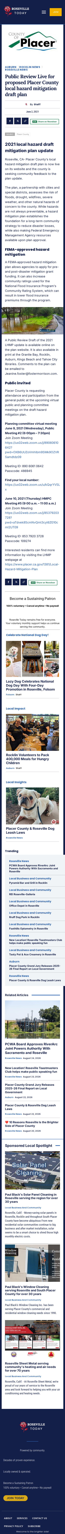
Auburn (10, 67)
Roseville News (16, 69)
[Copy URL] (25, 121)
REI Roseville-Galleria (22, 894)
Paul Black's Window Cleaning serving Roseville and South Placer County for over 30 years (30, 1290)
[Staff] (27, 104)
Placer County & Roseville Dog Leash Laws (35, 980)
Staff (37, 104)
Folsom (10, 694)
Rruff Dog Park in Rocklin (24, 917)
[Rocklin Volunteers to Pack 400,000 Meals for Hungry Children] (32, 732)
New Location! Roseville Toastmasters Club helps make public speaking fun (35, 941)
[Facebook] (9, 121)
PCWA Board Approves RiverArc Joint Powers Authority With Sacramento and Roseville (33, 868)
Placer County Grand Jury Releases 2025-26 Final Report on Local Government (34, 967)
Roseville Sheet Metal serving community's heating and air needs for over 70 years (30, 1367)
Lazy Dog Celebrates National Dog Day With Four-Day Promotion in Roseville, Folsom (30, 685)
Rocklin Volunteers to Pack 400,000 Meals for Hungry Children (27, 759)
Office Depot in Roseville (24, 905)
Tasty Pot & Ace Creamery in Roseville (32, 954)
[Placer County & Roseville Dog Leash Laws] (32, 805)
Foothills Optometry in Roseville (28, 928)
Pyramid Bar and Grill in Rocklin (28, 882)
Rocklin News (29, 67)
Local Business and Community (30, 878)
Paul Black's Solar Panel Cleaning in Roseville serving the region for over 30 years (31, 1198)
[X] (17, 121)
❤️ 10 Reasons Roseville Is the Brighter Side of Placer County (31, 1124)
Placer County (23, 134)
